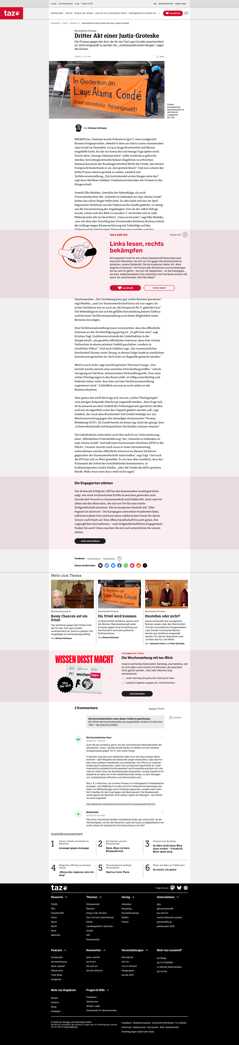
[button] (186, 13)
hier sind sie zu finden (107, 724)
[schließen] (185, 235)
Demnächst (127, 957)
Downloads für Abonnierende (101, 1010)
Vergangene (128, 970)
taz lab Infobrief (94, 970)
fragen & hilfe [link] (87, 3)
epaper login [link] (180, 3)
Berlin (54, 926)
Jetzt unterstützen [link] (90, 541)
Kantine (55, 1002)
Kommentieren (94, 558)
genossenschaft (165, 908)
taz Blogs (161, 958)
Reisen (54, 998)
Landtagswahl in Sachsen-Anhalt (99, 928)
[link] (58, 13)
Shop (53, 1006)
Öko (53, 908)
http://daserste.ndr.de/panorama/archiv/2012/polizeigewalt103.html (120, 804)
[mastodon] (173, 889)
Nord (65, 23)
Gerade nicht (175, 235)
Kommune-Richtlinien (163, 1022)
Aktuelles (126, 904)
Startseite (55, 23)
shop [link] (77, 3)
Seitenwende (172, 1027)
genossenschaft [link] (166, 3)
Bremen (74, 23)
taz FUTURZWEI (165, 962)
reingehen (56, 979)
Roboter (90, 908)
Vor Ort (125, 961)
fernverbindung (59, 961)
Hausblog (127, 908)
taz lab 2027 (128, 975)
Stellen (125, 917)
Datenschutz (139, 1027)
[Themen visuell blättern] (159, 13)
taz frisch (91, 961)
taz (59, 888)
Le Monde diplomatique (169, 967)
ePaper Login (93, 1006)
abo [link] (155, 3)
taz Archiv (162, 971)
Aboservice (92, 1001)
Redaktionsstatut (142, 1022)
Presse (125, 921)
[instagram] (186, 889)
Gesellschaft (57, 913)
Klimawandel (92, 904)
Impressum (153, 1027)
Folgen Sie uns (162, 888)
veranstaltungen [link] (66, 3)
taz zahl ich (162, 913)
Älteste (161, 708)
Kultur (54, 917)
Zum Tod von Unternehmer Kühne (100, 919)
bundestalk (57, 957)
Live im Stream (129, 966)
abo (159, 904)
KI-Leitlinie (180, 1022)
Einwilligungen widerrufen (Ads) (138, 1031)
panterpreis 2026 (166, 926)
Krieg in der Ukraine (96, 913)
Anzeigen (56, 1011)
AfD (88, 935)
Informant (127, 1027)
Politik (54, 904)
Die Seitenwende (130, 913)
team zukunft (93, 957)
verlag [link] (53, 3)
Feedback (91, 997)
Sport (54, 921)
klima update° (58, 966)
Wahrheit (55, 935)
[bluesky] (179, 889)
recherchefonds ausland (169, 917)
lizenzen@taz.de (71, 1027)
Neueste (152, 708)
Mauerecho (57, 970)
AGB (162, 1027)
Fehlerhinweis (109, 558)
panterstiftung (164, 921)
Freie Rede (56, 975)
